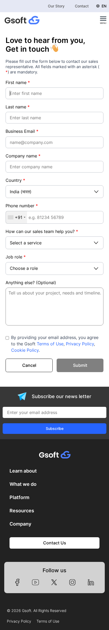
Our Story (56, 6)
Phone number (22, 205)
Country (15, 180)
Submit (80, 365)
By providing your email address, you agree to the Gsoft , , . (54, 344)
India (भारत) (20, 191)
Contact (82, 6)
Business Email (22, 131)
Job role (16, 256)
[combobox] (16, 217)
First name (18, 82)
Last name (18, 106)
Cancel (29, 365)
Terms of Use (50, 343)
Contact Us (54, 542)
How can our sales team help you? (42, 231)
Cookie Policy (25, 350)
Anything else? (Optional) (31, 282)
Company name (23, 155)
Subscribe (54, 428)
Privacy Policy (80, 343)
